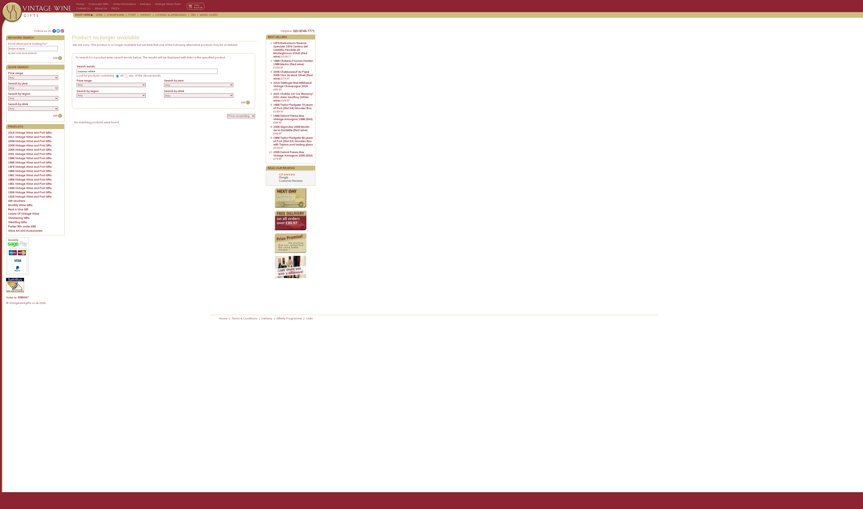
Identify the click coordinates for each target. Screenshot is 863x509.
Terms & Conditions (244, 318)
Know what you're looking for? (27, 43)
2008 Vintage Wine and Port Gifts (30, 141)
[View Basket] (195, 6)
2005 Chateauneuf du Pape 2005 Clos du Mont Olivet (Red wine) (293, 75)
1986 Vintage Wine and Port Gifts (30, 162)
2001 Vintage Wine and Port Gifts (30, 154)
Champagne (115, 14)
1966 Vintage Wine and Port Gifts (30, 171)
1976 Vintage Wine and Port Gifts (30, 166)
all (121, 75)
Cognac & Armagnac (171, 14)
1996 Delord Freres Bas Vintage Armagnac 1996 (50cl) (293, 117)
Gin (193, 14)
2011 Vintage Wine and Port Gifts (30, 136)
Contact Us (83, 8)
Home (80, 4)
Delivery (145, 4)
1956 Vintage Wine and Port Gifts (30, 179)
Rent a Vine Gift (18, 209)
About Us (101, 8)
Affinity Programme (289, 318)
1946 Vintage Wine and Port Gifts (30, 188)
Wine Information (124, 4)
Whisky (145, 14)
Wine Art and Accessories (25, 230)
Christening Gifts (19, 217)
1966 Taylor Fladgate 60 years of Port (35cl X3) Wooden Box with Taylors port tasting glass (293, 141)
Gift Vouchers (16, 200)
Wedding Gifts (17, 222)
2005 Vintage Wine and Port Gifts (30, 149)
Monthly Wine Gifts (20, 205)
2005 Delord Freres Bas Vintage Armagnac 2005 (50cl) (293, 153)
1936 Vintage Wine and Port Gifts (30, 192)
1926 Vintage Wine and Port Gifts (30, 196)
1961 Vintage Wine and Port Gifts (30, 175)
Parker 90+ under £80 (22, 226)
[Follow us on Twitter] (58, 31)
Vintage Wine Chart (167, 4)
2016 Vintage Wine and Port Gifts (30, 132)
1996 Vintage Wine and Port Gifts (30, 158)
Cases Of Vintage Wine (23, 213)
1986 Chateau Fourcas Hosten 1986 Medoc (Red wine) (293, 62)
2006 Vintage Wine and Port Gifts (30, 145)
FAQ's (115, 8)
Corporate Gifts (99, 4)
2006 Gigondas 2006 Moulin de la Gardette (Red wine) (291, 128)
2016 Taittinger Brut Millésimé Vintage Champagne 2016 (292, 84)
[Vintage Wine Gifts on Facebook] (54, 31)
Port (132, 14)
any (130, 75)
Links (309, 318)
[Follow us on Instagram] (62, 31)
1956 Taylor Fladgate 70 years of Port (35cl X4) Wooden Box (293, 106)
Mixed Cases (209, 14)
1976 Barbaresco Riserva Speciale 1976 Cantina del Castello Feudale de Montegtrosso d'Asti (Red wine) (290, 49)
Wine (99, 14)
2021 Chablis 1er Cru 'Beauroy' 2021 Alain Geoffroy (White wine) (293, 97)
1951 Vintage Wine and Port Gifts (30, 183)
